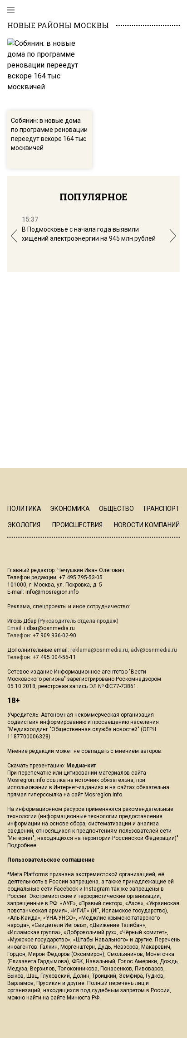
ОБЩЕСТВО (116, 508)
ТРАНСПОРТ (161, 508)
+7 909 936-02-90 (54, 635)
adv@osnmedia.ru (154, 650)
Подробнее (21, 845)
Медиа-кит (81, 765)
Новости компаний (147, 525)
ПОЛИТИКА (24, 508)
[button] (14, 236)
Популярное (93, 197)
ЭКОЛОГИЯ (23, 525)
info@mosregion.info (52, 592)
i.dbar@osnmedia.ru (49, 628)
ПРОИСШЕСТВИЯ (77, 525)
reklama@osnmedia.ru (99, 650)
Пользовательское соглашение (51, 860)
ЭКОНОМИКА (70, 508)
